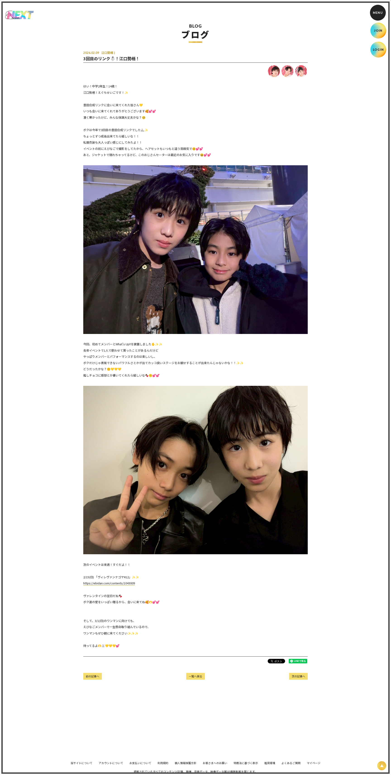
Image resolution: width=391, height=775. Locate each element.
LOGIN (378, 49)
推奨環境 (269, 763)
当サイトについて (81, 763)
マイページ (313, 763)
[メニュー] (378, 13)
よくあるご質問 (290, 763)
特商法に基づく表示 (246, 763)
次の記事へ (298, 676)
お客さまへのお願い (215, 763)
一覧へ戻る (195, 676)
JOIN (378, 30)
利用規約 (162, 763)
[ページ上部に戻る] (381, 765)
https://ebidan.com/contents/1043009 (109, 583)
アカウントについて (111, 763)
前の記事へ (92, 676)
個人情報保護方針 (185, 763)
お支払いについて (140, 763)
